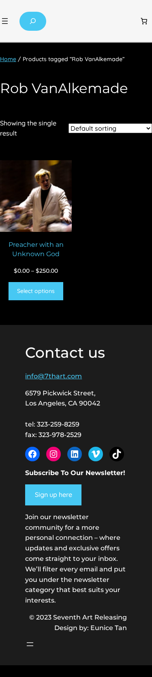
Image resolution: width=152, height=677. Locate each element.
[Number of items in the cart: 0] (144, 21)
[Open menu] (5, 21)
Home (8, 59)
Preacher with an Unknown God (36, 249)
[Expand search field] (32, 21)
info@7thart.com (53, 376)
